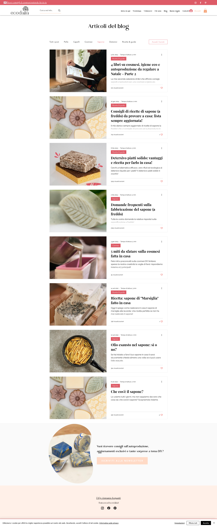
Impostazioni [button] (180, 523)
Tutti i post (54, 42)
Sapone (100, 42)
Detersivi (113, 42)
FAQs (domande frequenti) (108, 498)
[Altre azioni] (162, 54)
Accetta (206, 523)
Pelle (66, 42)
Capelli (76, 42)
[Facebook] (200, 3)
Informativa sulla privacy (109, 523)
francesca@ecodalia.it (109, 502)
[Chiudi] (213, 523)
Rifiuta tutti (193, 523)
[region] (70, 454)
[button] (205, 10)
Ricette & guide (129, 42)
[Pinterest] (205, 3)
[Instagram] (195, 3)
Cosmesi (88, 42)
